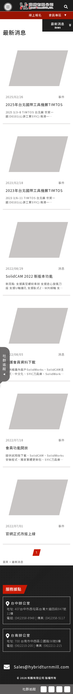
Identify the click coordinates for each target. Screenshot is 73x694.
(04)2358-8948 (25, 618)
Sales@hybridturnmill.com (41, 667)
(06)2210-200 (24, 645)
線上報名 (35, 15)
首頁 (5, 562)
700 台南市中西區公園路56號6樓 (38, 641)
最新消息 (17, 562)
